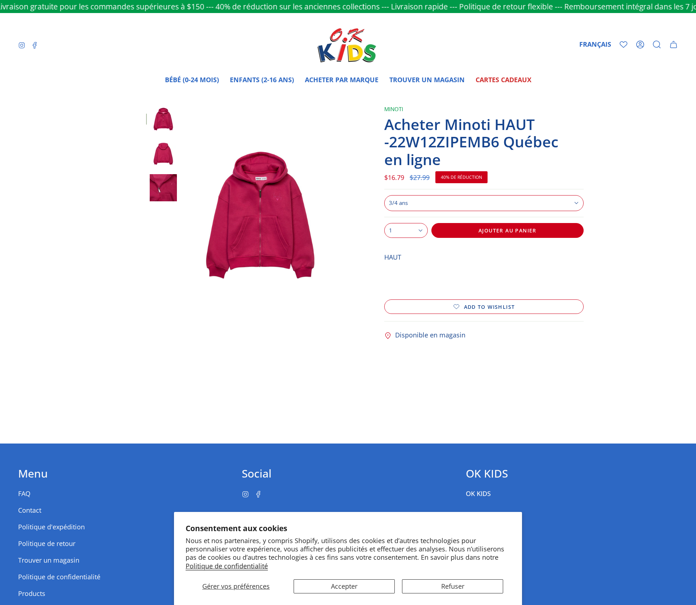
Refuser (452, 586)
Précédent (184, 215)
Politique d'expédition (51, 526)
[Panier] (673, 44)
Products (31, 593)
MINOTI (393, 109)
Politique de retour (46, 543)
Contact (29, 510)
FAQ (24, 493)
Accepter (344, 586)
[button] (657, 44)
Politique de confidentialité (227, 566)
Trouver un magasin (48, 560)
